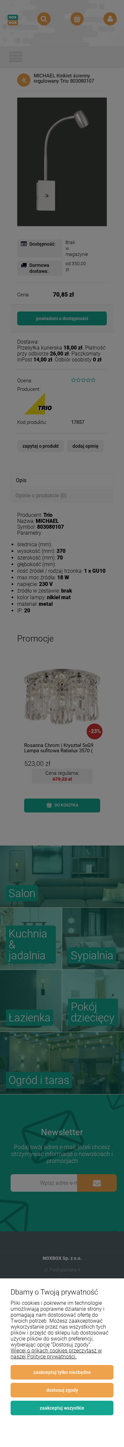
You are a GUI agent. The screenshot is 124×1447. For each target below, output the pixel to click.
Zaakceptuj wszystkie (62, 1408)
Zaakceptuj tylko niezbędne (62, 1372)
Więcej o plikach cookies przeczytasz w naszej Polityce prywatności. (56, 1353)
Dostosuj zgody (62, 1390)
